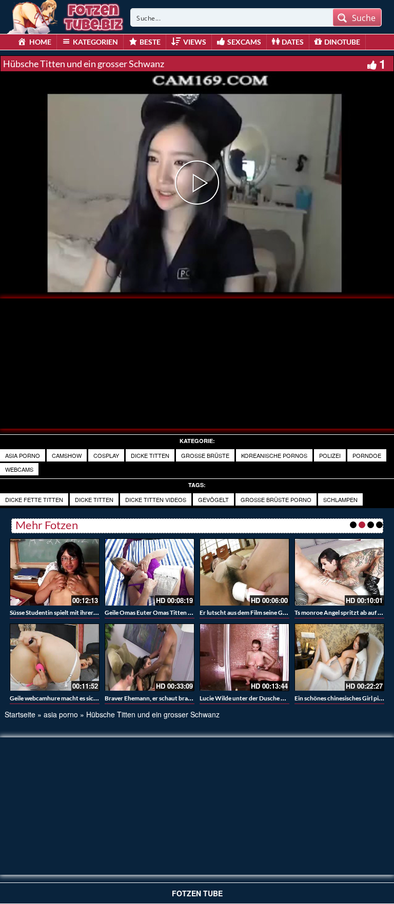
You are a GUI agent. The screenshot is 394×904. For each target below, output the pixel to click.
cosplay (106, 455)
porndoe (366, 455)
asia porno (22, 455)
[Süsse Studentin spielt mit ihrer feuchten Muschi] (55, 572)
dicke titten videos (155, 499)
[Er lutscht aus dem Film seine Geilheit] (244, 572)
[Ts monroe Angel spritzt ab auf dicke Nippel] (339, 572)
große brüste (205, 455)
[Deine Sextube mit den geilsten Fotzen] (66, 15)
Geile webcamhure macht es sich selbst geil (67, 698)
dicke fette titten (34, 499)
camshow (67, 455)
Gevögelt (213, 499)
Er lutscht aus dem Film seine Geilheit (250, 612)
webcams (19, 469)
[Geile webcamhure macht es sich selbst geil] (55, 657)
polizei (330, 455)
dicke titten (150, 455)
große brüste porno (276, 499)
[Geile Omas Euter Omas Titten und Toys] (149, 572)
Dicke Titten (94, 499)
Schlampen (340, 499)
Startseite (20, 714)
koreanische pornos (274, 455)
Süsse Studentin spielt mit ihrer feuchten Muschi (75, 612)
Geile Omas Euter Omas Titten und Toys (158, 612)
